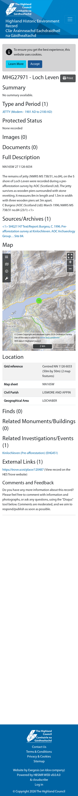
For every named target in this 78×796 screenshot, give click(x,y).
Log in (39, 784)
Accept (35, 64)
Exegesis (33, 770)
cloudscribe (40, 780)
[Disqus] (39, 568)
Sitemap (39, 761)
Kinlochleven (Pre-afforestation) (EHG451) (30, 453)
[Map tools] (7, 278)
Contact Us (39, 747)
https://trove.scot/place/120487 (23, 469)
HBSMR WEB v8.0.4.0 (47, 775)
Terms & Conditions (39, 752)
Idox (48, 770)
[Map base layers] (7, 264)
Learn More (16, 64)
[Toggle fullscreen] (70, 256)
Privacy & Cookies (39, 756)
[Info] (7, 271)
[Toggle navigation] (70, 19)
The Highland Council (50, 791)
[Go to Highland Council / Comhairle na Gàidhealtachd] (18, 8)
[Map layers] (7, 257)
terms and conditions (49, 338)
